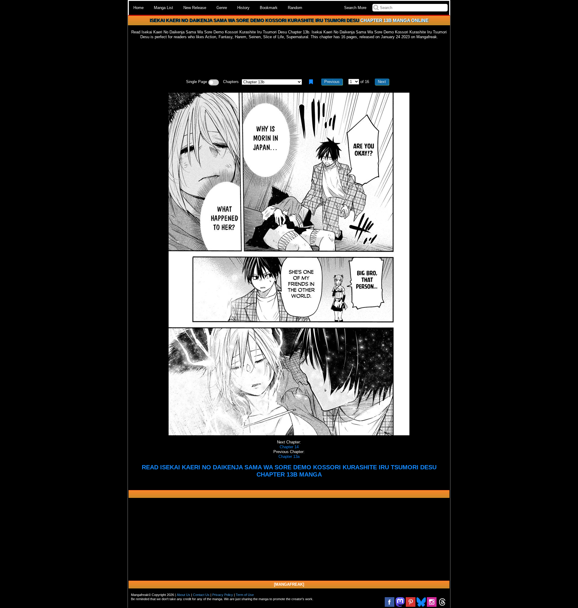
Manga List (163, 7)
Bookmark (269, 7)
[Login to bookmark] (310, 81)
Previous (332, 81)
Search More (355, 7)
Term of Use (245, 595)
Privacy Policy (222, 595)
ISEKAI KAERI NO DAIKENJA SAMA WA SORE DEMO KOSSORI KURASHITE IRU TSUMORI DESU (254, 20)
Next (382, 81)
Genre (221, 7)
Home (138, 7)
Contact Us (201, 595)
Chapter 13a (289, 456)
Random (295, 7)
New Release (194, 7)
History (243, 7)
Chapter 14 (289, 447)
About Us (183, 595)
